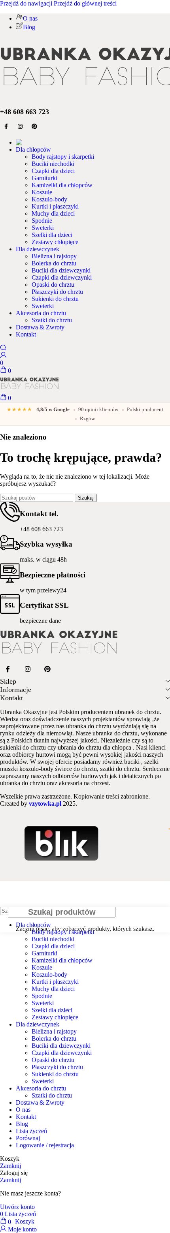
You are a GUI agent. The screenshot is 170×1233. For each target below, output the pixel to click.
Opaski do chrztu (53, 284)
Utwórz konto (17, 1206)
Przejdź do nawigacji (27, 3)
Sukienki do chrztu (55, 298)
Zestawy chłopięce (55, 242)
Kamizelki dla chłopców (62, 185)
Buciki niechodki (53, 163)
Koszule (42, 192)
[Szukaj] (3, 348)
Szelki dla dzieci (52, 234)
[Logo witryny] (29, 390)
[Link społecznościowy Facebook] (6, 127)
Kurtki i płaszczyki (55, 206)
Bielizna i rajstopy (54, 256)
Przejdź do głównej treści (85, 3)
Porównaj (28, 1138)
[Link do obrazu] (59, 657)
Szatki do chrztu (52, 320)
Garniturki (44, 178)
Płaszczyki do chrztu (57, 291)
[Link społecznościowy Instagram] (20, 127)
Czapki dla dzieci (53, 170)
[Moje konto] (3, 355)
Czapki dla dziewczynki (62, 277)
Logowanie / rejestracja (45, 1145)
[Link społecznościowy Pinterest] (34, 127)
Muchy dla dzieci (53, 213)
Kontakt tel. (39, 513)
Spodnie (42, 220)
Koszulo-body (49, 199)
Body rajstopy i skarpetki (63, 156)
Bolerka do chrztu (54, 263)
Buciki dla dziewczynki (61, 270)
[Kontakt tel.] (10, 512)
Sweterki (43, 227)
